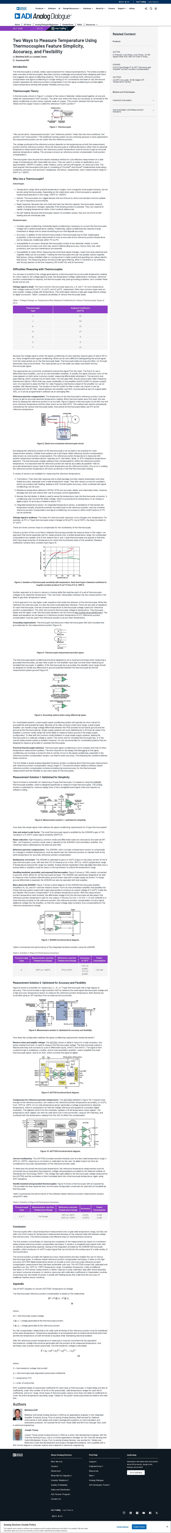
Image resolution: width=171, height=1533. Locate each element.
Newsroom (56, 1471)
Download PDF (22, 60)
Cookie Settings (122, 1527)
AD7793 (53, 1042)
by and (30, 56)
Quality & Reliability (59, 1485)
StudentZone (67, 25)
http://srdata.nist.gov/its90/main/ (88, 612)
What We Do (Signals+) (61, 1475)
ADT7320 (68, 1100)
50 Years (27, 25)
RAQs (79, 25)
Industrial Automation (122, 100)
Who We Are (56, 1461)
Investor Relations (59, 1480)
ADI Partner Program (60, 1494)
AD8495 (97, 782)
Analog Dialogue (96, 1480)
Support (92, 1461)
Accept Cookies (139, 1527)
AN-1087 (88, 865)
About (17, 25)
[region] (85, 1527)
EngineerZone (95, 1466)
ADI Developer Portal (98, 1485)
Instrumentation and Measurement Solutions (128, 111)
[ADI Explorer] (146, 8)
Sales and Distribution (60, 1489)
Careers (54, 1466)
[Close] (167, 1526)
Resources (91, 25)
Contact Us (56, 1499)
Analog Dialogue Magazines (46, 25)
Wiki (91, 1475)
